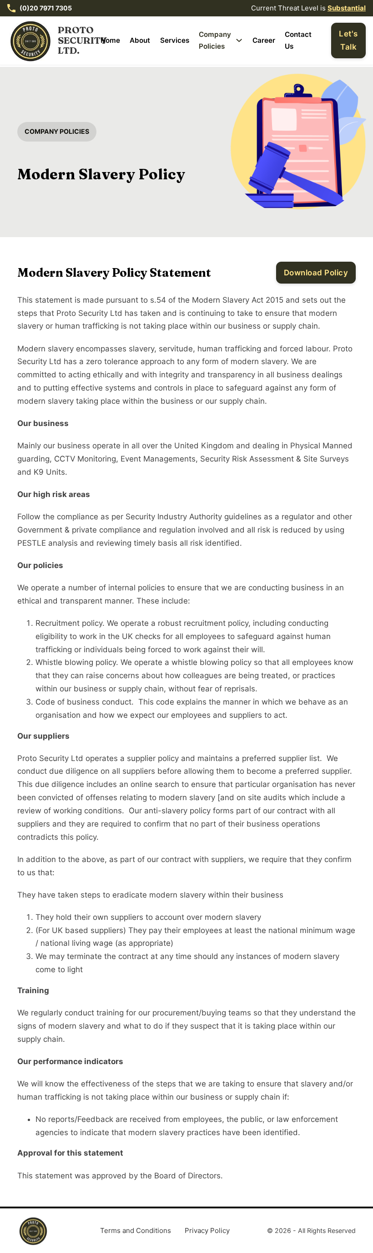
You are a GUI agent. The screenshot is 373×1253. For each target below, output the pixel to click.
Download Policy (316, 272)
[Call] (11, 8)
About (140, 40)
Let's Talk (348, 40)
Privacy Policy (207, 1230)
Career (263, 40)
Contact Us (298, 40)
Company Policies (215, 40)
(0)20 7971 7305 (46, 8)
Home (110, 40)
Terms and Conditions (135, 1230)
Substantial (347, 8)
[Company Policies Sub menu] (239, 40)
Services (174, 40)
